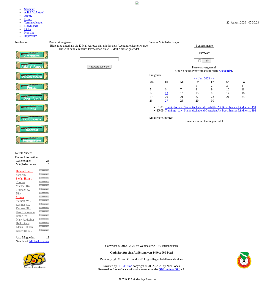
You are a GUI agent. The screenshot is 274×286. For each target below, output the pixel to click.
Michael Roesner (39, 241)
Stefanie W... (23, 200)
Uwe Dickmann (25, 212)
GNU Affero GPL (169, 269)
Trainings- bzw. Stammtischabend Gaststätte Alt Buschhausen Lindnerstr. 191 (210, 107)
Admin (20, 197)
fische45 (21, 174)
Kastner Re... (23, 204)
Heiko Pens (22, 223)
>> (212, 78)
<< (196, 78)
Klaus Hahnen (24, 227)
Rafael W (21, 215)
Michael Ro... (24, 186)
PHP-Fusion (125, 266)
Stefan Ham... (24, 178)
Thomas (20, 182)
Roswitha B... (24, 230)
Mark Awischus (25, 219)
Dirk (18, 193)
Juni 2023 (204, 78)
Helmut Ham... (24, 171)
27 (166, 100)
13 (166, 93)
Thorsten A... (23, 189)
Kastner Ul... (23, 208)
